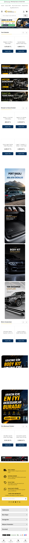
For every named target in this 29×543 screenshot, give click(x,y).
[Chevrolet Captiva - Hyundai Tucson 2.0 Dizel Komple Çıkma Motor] (7, 337)
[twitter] (13, 502)
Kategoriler (11, 541)
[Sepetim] (27, 12)
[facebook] (9, 502)
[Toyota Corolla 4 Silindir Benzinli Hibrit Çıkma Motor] (21, 337)
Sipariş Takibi (8, 5)
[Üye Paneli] (23, 12)
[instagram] (11, 502)
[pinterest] (18, 502)
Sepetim (18, 541)
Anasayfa (4, 541)
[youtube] (15, 502)
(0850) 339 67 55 (15, 7)
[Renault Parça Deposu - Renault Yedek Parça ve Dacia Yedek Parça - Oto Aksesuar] (11, 11)
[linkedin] (20, 502)
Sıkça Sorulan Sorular (16, 5)
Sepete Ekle (8, 51)
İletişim (2, 5)
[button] (26, 32)
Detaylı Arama (25, 5)
